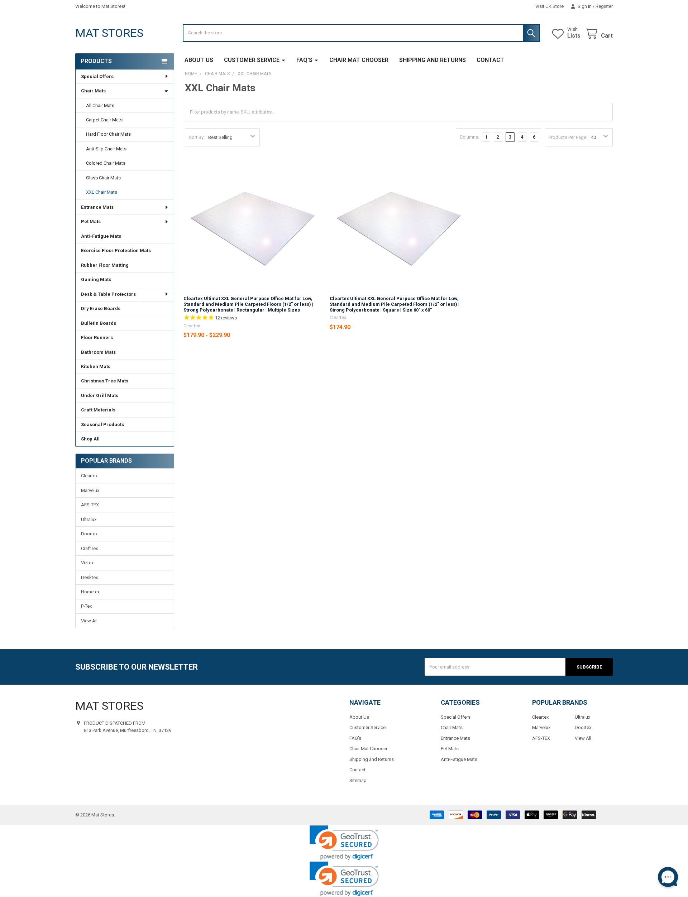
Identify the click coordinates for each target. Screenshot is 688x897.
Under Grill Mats (99, 395)
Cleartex (89, 475)
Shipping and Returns (432, 60)
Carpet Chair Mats (104, 119)
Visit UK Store (549, 6)
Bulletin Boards (98, 323)
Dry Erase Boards (100, 308)
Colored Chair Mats (105, 163)
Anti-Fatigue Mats (101, 236)
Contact (490, 60)
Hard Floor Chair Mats (108, 134)
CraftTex (89, 548)
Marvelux (90, 490)
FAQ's (304, 60)
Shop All (90, 439)
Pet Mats (91, 221)
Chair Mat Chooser (358, 60)
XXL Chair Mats (101, 192)
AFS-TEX (90, 504)
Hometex (90, 591)
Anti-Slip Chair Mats (106, 148)
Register (604, 6)
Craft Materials (98, 410)
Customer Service (252, 60)
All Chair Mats (100, 105)
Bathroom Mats (98, 352)
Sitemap (358, 780)
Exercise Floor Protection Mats (116, 250)
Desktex (89, 577)
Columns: (469, 137)
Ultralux (88, 519)
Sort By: (197, 137)
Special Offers (97, 76)
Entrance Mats (97, 207)
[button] (344, 843)
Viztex (87, 562)
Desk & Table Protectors (108, 294)
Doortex (89, 533)
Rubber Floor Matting (105, 265)
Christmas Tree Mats (104, 381)
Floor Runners (97, 337)
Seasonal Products (102, 424)
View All (89, 620)
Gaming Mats (96, 279)
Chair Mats (93, 90)
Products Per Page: (568, 137)
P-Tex (86, 606)
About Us (199, 60)
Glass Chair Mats (103, 177)
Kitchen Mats (95, 366)
